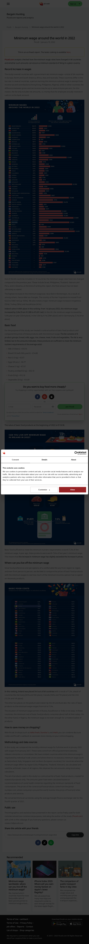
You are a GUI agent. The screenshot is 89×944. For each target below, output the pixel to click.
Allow (72, 490)
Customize (42, 490)
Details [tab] (44, 460)
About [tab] (73, 460)
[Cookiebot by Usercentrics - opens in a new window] (76, 453)
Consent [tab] (15, 460)
